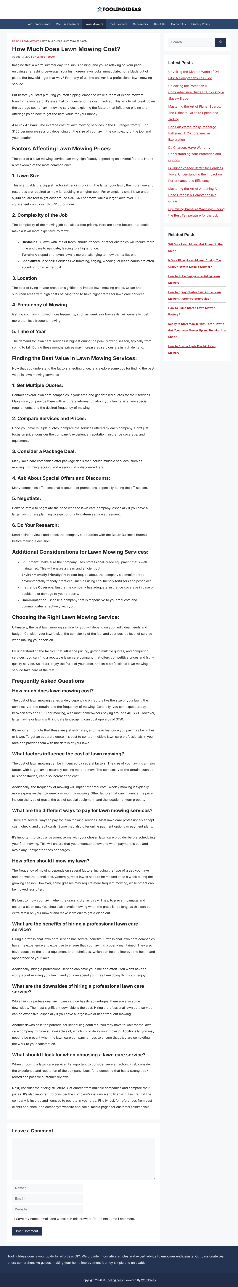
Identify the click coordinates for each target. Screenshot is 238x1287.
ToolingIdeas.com (20, 1256)
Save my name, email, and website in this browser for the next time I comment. (75, 1219)
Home (15, 40)
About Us (159, 24)
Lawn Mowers (94, 24)
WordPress (148, 1280)
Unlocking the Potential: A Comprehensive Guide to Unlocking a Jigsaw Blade (196, 92)
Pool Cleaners (118, 24)
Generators (140, 24)
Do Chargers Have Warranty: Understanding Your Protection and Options (194, 154)
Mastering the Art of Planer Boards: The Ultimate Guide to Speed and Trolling (194, 113)
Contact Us (178, 24)
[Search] (220, 42)
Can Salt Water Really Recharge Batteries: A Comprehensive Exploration (192, 133)
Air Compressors (39, 24)
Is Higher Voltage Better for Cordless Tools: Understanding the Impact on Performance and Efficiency (195, 174)
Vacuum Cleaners (67, 24)
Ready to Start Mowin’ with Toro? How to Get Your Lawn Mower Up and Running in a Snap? (197, 330)
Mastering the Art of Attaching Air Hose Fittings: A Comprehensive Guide (193, 195)
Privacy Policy (200, 24)
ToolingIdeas (114, 1280)
